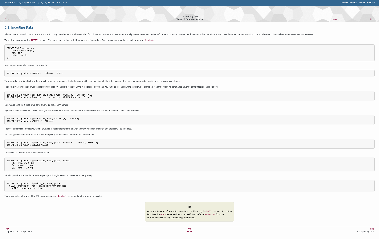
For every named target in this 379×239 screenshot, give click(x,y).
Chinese (371, 2)
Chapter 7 (61, 196)
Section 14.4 (210, 214)
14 (49, 2)
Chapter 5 (149, 40)
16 (57, 2)
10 (32, 2)
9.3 (13, 2)
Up (43, 19)
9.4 (18, 2)
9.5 (23, 2)
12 (41, 2)
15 (53, 2)
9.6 (28, 2)
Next (372, 19)
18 (65, 2)
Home (334, 19)
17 (61, 2)
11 (36, 2)
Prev (7, 19)
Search (362, 2)
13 (45, 2)
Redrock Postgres (349, 2)
